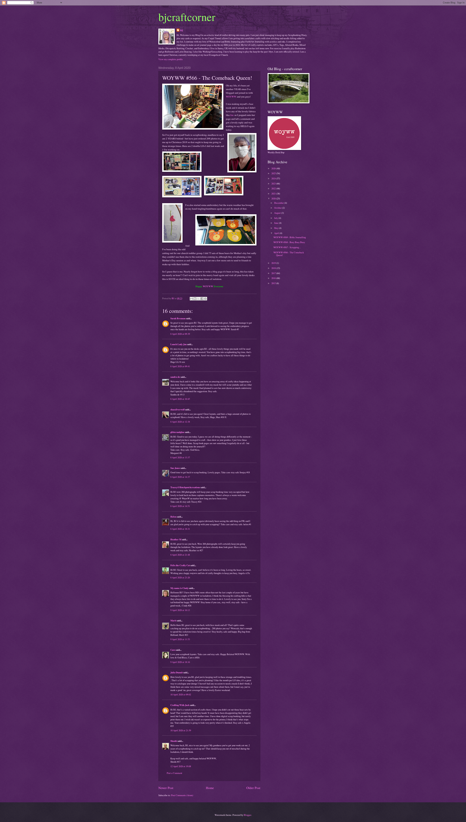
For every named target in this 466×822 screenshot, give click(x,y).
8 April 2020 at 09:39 (180, 333)
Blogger (247, 815)
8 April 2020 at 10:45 (180, 399)
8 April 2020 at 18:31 (180, 528)
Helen (173, 516)
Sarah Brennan (177, 318)
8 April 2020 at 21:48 (180, 554)
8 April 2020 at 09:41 (180, 366)
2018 (273, 268)
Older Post (253, 788)
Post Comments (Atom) (182, 795)
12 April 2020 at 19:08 (180, 766)
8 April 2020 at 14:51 (180, 506)
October (278, 207)
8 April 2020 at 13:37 (180, 457)
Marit (173, 620)
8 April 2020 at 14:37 (180, 477)
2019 (273, 263)
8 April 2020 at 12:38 (180, 421)
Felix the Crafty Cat (180, 565)
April (277, 233)
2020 (273, 198)
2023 (273, 183)
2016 (273, 278)
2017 (273, 273)
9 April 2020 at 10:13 (180, 610)
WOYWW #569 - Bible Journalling (289, 237)
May (276, 228)
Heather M (175, 539)
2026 (273, 168)
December (279, 202)
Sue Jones (175, 468)
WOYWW (231, 96)
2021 (273, 193)
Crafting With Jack (179, 705)
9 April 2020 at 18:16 (180, 662)
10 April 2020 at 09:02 (180, 694)
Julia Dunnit (176, 672)
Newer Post (165, 788)
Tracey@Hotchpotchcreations (185, 487)
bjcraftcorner (186, 16)
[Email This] (191, 298)
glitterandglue (177, 432)
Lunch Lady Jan (178, 344)
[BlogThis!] (195, 298)
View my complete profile (170, 59)
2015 (273, 283)
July (276, 218)
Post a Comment (174, 773)
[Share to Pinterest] (205, 298)
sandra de (175, 376)
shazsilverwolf (177, 409)
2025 (273, 173)
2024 (273, 178)
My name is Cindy (179, 588)
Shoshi (173, 741)
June (276, 222)
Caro (172, 649)
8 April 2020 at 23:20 (180, 577)
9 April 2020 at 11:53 (180, 639)
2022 (273, 188)
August (277, 212)
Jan (232, 115)
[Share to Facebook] (202, 298)
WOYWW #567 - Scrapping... (287, 247)
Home (210, 788)
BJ (181, 30)
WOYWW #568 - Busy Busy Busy (289, 242)
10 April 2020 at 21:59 (180, 730)
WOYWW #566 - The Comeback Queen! (288, 254)
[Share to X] (198, 298)
